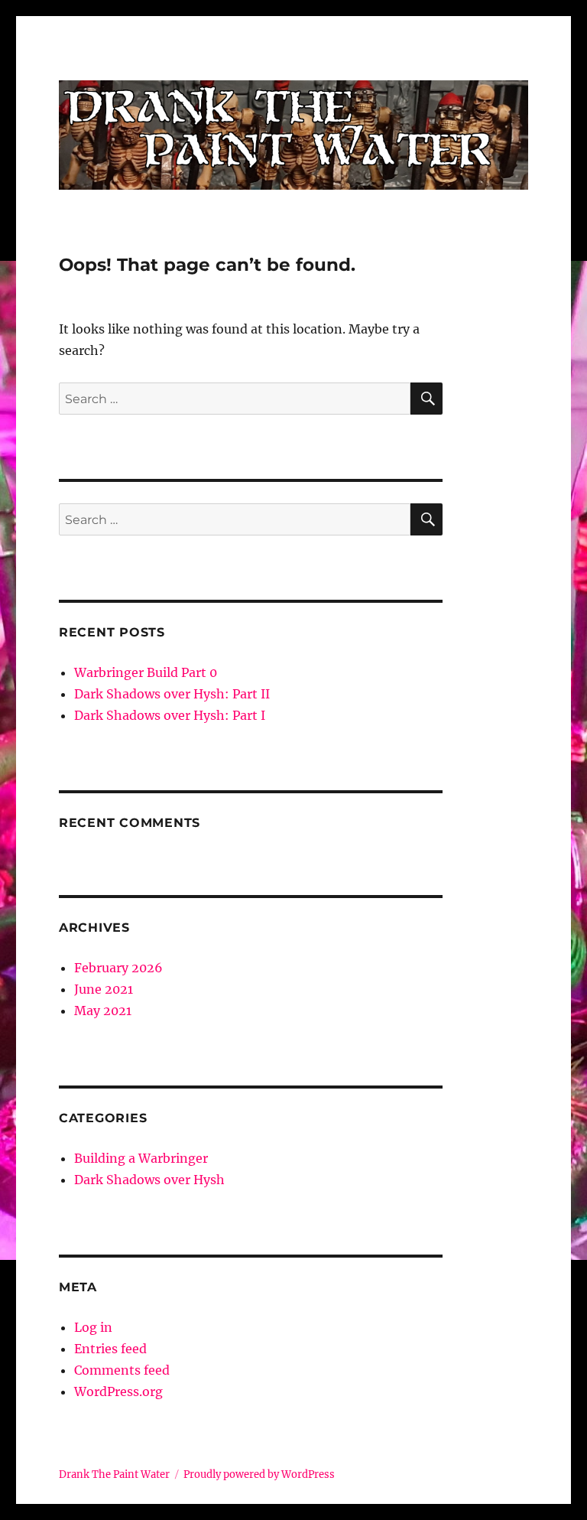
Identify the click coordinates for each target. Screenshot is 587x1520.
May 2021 (102, 1010)
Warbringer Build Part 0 (145, 672)
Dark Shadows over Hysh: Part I (169, 715)
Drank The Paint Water (114, 1474)
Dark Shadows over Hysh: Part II (172, 693)
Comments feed (122, 1370)
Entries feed (110, 1348)
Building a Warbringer (141, 1158)
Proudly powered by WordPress (259, 1474)
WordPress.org (118, 1391)
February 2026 (118, 967)
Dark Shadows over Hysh (149, 1179)
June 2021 (103, 989)
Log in (93, 1327)
